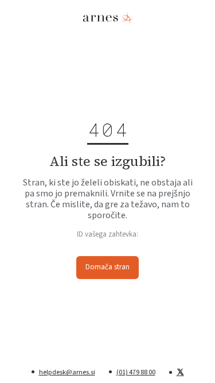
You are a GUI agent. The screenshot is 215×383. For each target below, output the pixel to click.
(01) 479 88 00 (135, 372)
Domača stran (107, 267)
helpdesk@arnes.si (67, 372)
